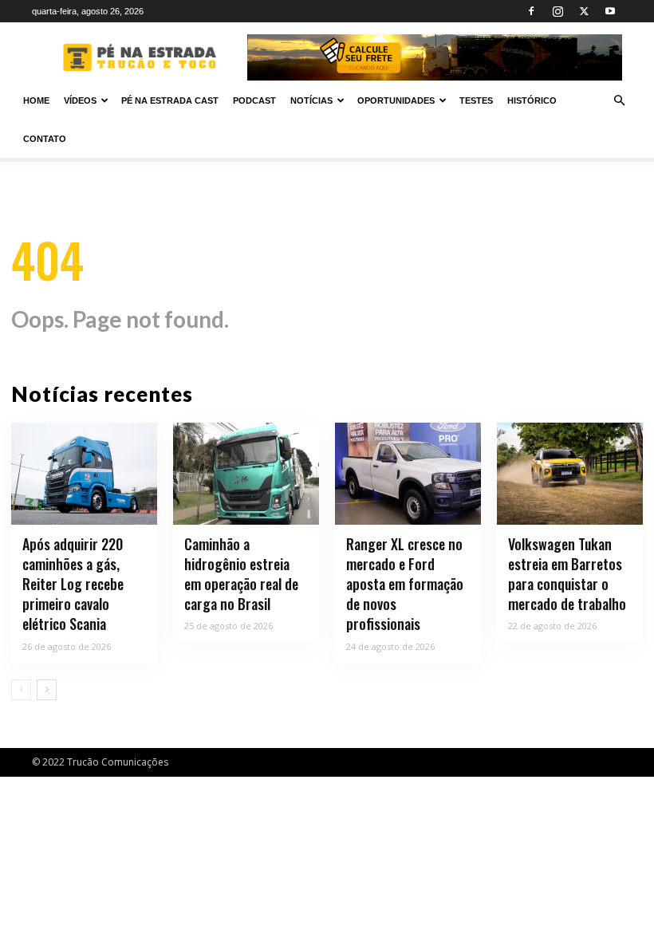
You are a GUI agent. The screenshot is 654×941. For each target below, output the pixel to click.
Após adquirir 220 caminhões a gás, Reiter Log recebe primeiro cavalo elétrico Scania (73, 584)
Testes (476, 100)
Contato (44, 139)
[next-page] (47, 689)
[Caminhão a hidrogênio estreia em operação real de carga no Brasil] (246, 474)
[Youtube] (610, 11)
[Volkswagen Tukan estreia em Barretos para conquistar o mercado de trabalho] (570, 474)
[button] (619, 100)
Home (36, 100)
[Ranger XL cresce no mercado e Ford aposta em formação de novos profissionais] (408, 474)
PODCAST (254, 100)
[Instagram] (557, 11)
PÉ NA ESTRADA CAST (170, 100)
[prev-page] (21, 689)
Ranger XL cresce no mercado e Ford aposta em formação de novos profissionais (404, 584)
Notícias (311, 100)
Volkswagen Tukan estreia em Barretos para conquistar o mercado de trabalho (567, 574)
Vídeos (80, 100)
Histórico (532, 100)
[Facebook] (531, 11)
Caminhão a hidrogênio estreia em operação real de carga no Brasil (241, 574)
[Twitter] (584, 11)
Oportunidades (396, 100)
